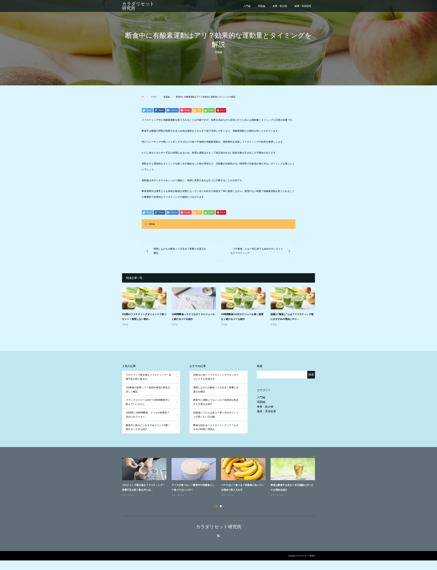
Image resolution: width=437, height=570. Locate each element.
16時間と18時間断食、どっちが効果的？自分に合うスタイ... (148, 414)
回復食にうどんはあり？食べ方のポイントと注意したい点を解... (216, 414)
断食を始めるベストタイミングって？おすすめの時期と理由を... (216, 427)
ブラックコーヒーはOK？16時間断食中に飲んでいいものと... (148, 402)
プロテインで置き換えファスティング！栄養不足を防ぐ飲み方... (148, 376)
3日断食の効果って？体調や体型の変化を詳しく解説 (148, 389)
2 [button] (221, 506)
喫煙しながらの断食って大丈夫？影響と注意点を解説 (216, 389)
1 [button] (216, 506)
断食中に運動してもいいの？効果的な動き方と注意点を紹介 (216, 402)
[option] (221, 477)
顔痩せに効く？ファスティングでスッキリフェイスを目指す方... (216, 376)
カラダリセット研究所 (138, 6)
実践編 (261, 6)
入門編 (246, 6)
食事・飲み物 (280, 6)
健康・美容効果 (302, 6)
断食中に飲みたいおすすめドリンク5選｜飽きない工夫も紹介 (148, 427)
